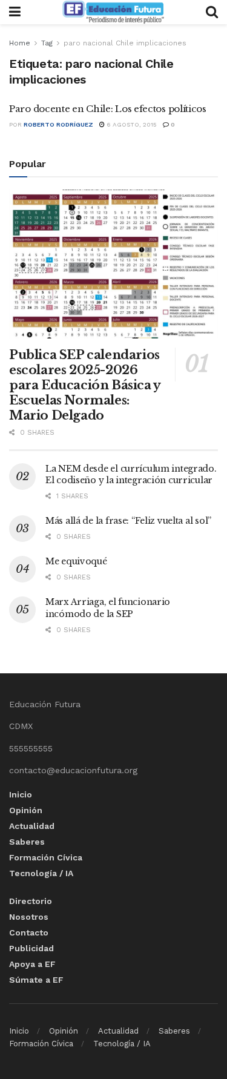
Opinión (25, 810)
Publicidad (31, 948)
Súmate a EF (36, 980)
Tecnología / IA (41, 873)
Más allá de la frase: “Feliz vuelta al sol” (128, 520)
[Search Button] (212, 12)
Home (19, 43)
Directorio (30, 901)
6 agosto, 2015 (131, 124)
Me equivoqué (76, 561)
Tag (47, 43)
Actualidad (31, 826)
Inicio (20, 794)
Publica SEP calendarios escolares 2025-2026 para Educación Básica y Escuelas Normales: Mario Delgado (84, 385)
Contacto (28, 932)
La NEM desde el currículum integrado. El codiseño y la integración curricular (131, 474)
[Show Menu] (15, 12)
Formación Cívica (45, 857)
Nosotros (28, 917)
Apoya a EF (32, 964)
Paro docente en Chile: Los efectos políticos (107, 108)
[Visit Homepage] (113, 12)
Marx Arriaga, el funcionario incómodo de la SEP (107, 607)
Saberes (27, 841)
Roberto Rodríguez (58, 124)
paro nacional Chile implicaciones (125, 43)
